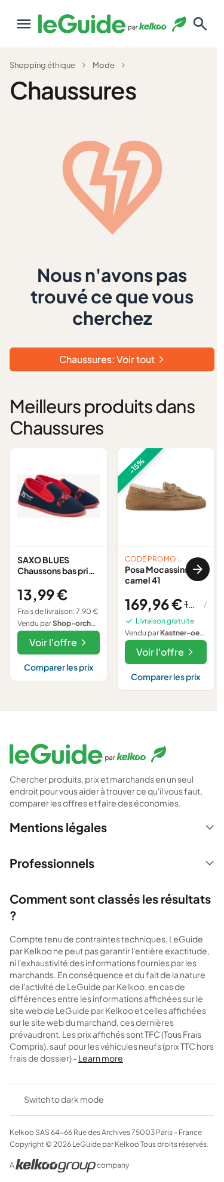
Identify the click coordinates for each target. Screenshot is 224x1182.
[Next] (198, 569)
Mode (104, 65)
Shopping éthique (42, 65)
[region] (112, 569)
